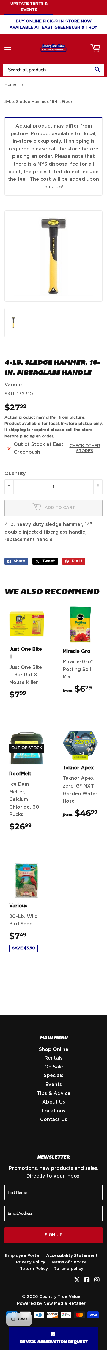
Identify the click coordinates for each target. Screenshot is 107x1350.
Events (53, 1084)
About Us (53, 1102)
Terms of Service (69, 1262)
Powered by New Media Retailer (51, 1304)
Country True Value (60, 1297)
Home (10, 85)
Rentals (53, 1058)
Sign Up (53, 1235)
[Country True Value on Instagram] (97, 1280)
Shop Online (53, 1049)
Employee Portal (22, 1256)
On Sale (53, 1067)
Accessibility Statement (72, 1256)
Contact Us (53, 1119)
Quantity (15, 473)
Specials (53, 1075)
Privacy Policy (30, 1262)
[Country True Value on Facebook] (87, 1280)
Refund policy (68, 1269)
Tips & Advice (53, 1093)
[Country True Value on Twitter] (77, 1280)
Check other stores (85, 448)
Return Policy (33, 1269)
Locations (53, 1111)
